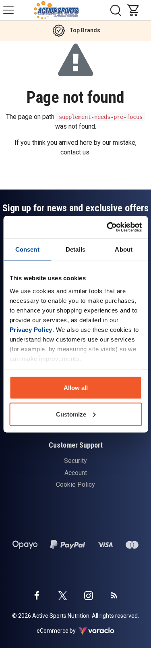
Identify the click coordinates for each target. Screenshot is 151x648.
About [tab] (123, 249)
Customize (71, 413)
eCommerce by (66, 630)
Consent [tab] (27, 249)
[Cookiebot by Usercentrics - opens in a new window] (107, 227)
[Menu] (8, 10)
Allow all (76, 387)
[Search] (115, 10)
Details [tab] (75, 249)
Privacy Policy (30, 329)
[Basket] (135, 10)
